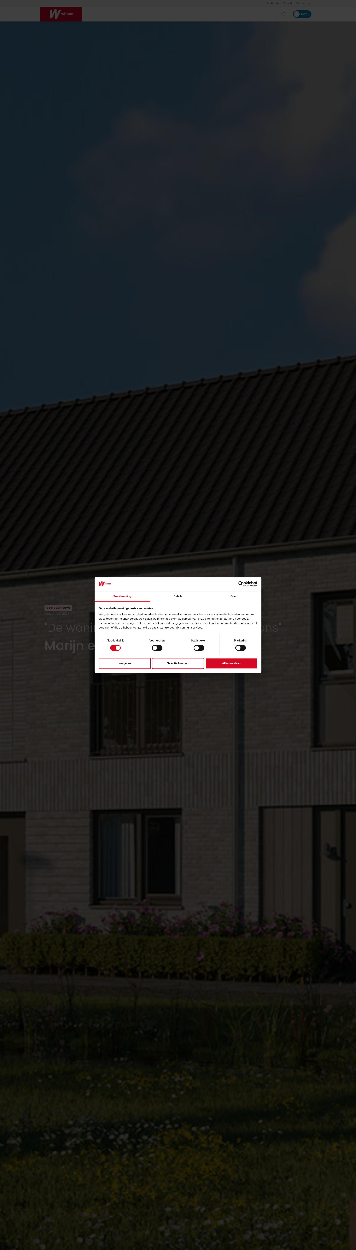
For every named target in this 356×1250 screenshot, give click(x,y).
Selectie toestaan (178, 663)
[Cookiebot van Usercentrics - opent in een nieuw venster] (241, 584)
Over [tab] (233, 596)
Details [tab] (178, 596)
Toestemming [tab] (122, 596)
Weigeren (125, 663)
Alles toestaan (231, 663)
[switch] (157, 648)
